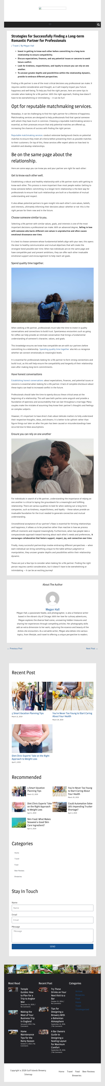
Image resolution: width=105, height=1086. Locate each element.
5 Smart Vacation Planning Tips (28, 713)
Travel (16, 45)
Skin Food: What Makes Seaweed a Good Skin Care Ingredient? (39, 822)
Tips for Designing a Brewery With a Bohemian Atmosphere (58, 1015)
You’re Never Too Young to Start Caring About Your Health (80, 790)
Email (14, 914)
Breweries (18, 876)
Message (16, 926)
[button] (50, 24)
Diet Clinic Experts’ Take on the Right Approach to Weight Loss (30, 757)
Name (14, 902)
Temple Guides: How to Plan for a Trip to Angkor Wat (28, 995)
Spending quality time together (54, 349)
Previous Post (14, 648)
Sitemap (28, 1074)
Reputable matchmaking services (27, 135)
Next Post (92, 648)
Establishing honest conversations (27, 380)
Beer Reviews (19, 870)
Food (16, 865)
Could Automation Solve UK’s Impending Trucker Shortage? (80, 806)
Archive (78, 991)
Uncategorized (82, 1009)
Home (16, 853)
